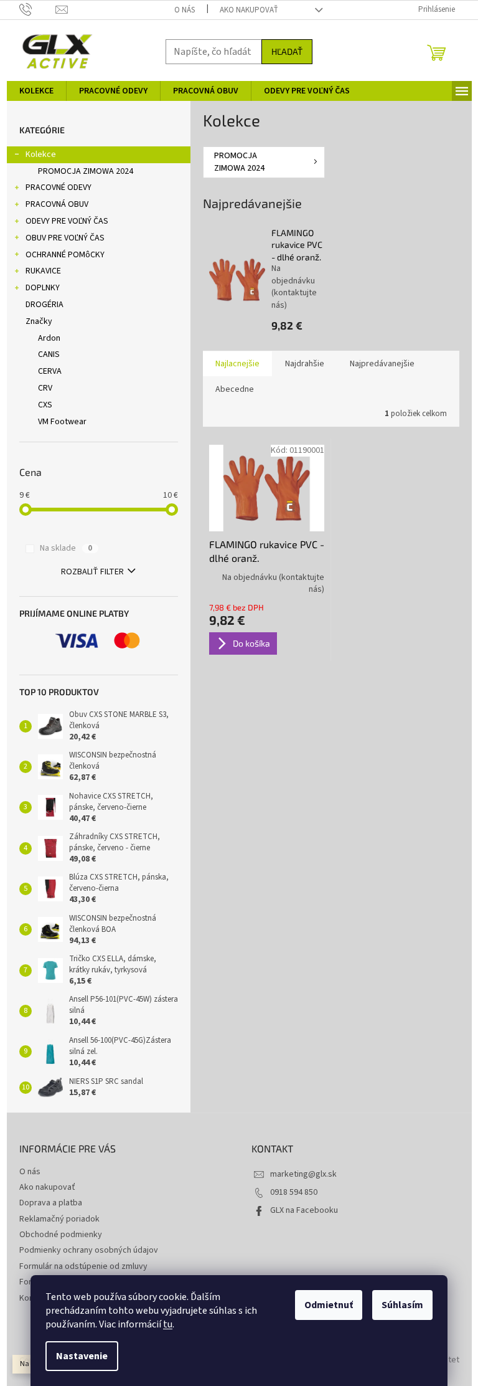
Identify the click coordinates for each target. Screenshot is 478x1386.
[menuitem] (36, 91)
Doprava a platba (50, 1203)
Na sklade (66, 548)
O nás (184, 10)
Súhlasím (402, 1305)
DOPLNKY (43, 288)
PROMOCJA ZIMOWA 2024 (85, 171)
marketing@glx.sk (303, 1174)
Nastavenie (82, 1356)
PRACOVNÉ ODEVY (58, 187)
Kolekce (41, 154)
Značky (39, 321)
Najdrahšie (304, 364)
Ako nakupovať (249, 10)
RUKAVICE (43, 271)
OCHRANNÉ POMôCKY (65, 255)
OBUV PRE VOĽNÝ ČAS (65, 238)
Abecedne (234, 389)
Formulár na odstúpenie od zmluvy (83, 1266)
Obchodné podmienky (60, 1234)
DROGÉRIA (44, 304)
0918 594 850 (293, 1192)
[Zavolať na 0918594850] (37, 9)
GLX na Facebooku (304, 1210)
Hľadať (286, 51)
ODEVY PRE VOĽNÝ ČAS (67, 221)
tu (167, 1324)
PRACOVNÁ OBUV (57, 204)
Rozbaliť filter (92, 572)
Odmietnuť (328, 1305)
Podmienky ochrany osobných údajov (88, 1250)
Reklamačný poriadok (59, 1219)
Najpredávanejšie (382, 364)
